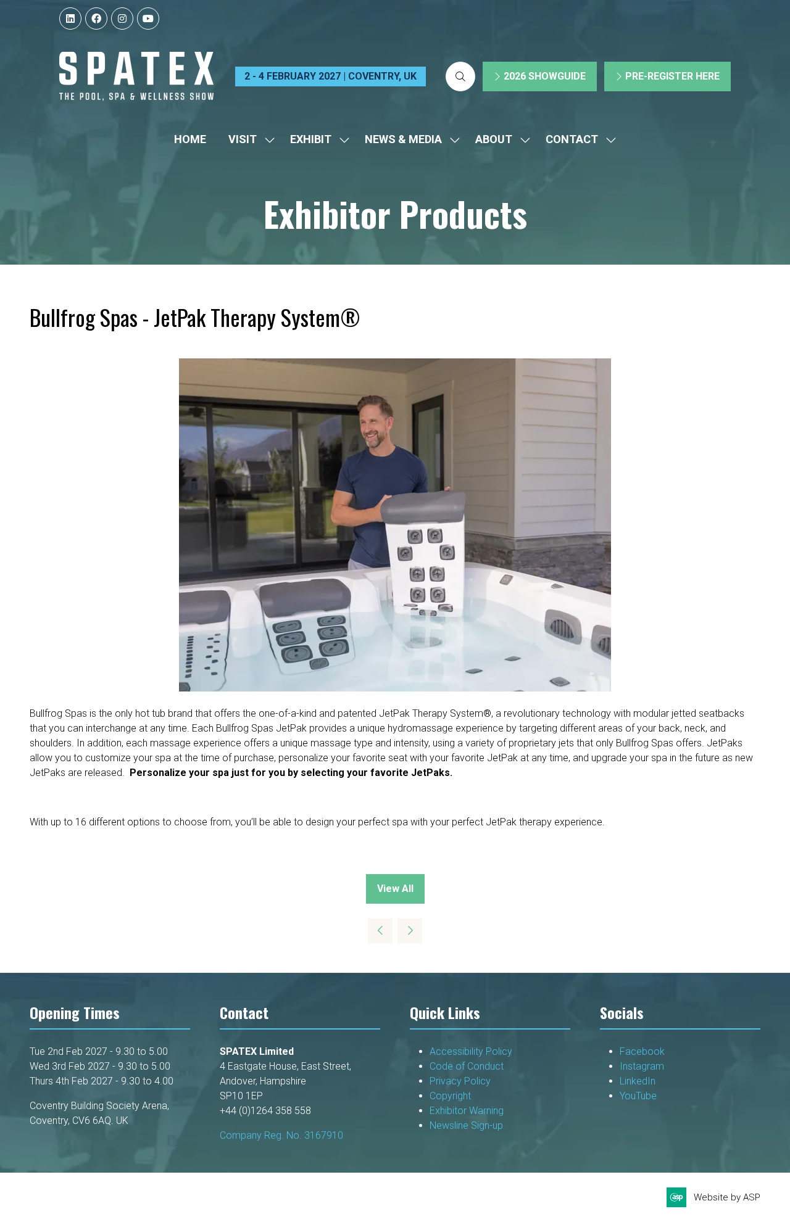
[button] (460, 76)
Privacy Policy (461, 1081)
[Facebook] (96, 18)
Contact (572, 139)
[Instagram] (122, 18)
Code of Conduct (467, 1066)
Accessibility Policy (471, 1051)
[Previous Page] (380, 931)
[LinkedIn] (70, 18)
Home (190, 139)
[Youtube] (148, 18)
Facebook (642, 1051)
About (493, 139)
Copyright (451, 1096)
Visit (242, 139)
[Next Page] (409, 931)
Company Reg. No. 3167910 (281, 1135)
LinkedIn (637, 1081)
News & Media (403, 139)
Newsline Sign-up (466, 1125)
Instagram (642, 1066)
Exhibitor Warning (467, 1111)
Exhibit (310, 139)
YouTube (638, 1096)
